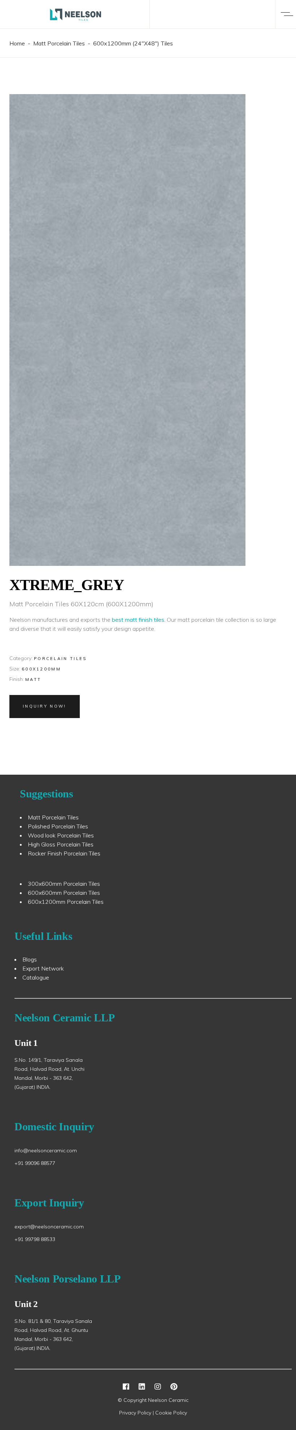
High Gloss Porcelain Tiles (60, 844)
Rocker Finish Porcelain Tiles (64, 853)
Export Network (43, 968)
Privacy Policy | (137, 1412)
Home (17, 43)
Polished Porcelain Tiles (58, 826)
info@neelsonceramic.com (45, 1150)
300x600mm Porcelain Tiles (64, 883)
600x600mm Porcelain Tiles (64, 892)
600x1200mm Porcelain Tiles (66, 901)
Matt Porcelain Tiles (59, 43)
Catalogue (35, 977)
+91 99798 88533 (34, 1239)
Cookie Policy (171, 1412)
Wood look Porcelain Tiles (61, 835)
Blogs (29, 959)
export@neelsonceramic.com (49, 1226)
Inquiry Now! (44, 706)
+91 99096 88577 (34, 1163)
